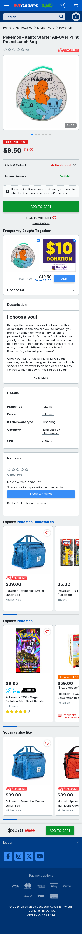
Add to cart (41, 207)
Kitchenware (45, 27)
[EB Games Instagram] (18, 856)
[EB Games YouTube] (39, 856)
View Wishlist (41, 223)
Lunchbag (49, 422)
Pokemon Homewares (35, 522)
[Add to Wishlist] (47, 533)
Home (7, 27)
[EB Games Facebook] (8, 856)
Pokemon (65, 27)
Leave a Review (41, 494)
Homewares (24, 27)
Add (64, 278)
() (27, 49)
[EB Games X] (29, 856)
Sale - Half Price (15, 141)
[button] (32, 134)
